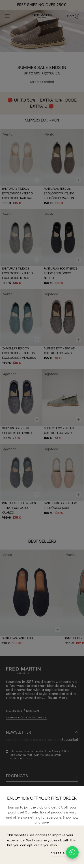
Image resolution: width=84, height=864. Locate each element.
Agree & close (64, 853)
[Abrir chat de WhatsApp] (72, 852)
